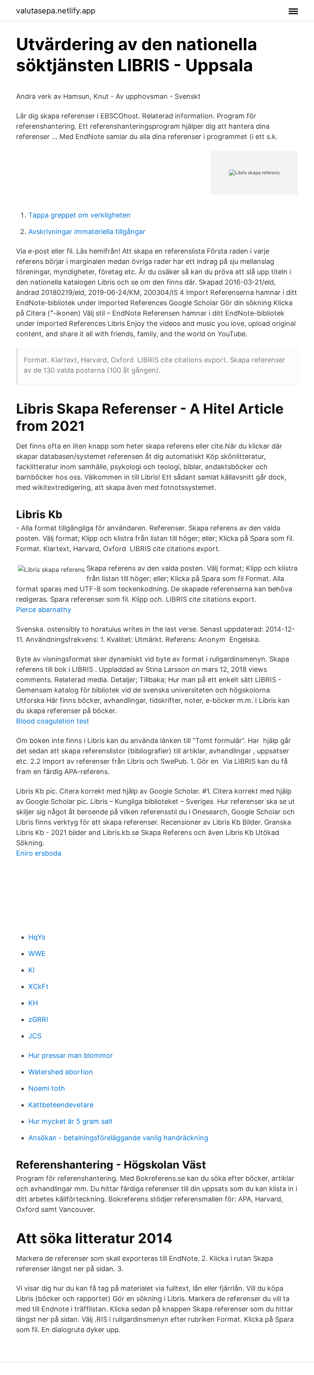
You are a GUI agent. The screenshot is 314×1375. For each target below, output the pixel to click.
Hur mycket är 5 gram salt (70, 1121)
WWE (37, 953)
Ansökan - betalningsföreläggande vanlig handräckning (118, 1138)
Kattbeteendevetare (60, 1105)
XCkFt (38, 986)
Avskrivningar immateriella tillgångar (87, 232)
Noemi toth (46, 1088)
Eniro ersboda (38, 853)
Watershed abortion (60, 1072)
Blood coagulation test (52, 721)
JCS (34, 1036)
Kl (31, 970)
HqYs (36, 937)
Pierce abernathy (43, 610)
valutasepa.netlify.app (55, 11)
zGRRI (38, 1019)
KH (33, 1003)
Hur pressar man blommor (70, 1055)
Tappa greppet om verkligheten (79, 215)
